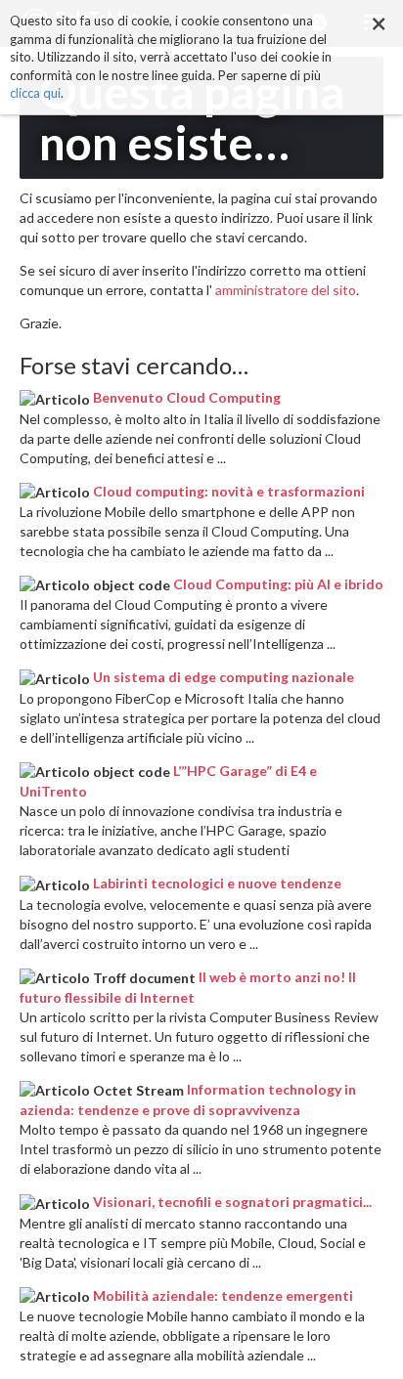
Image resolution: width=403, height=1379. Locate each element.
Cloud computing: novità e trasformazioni (229, 491)
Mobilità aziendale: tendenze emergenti (223, 1295)
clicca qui (35, 93)
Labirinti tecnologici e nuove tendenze (217, 883)
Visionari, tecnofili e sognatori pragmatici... (232, 1201)
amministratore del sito (285, 289)
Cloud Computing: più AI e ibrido (278, 584)
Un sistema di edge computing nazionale (223, 676)
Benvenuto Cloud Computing (187, 397)
